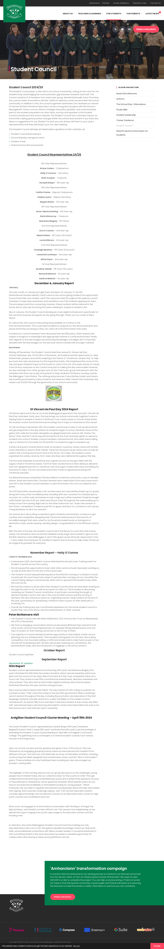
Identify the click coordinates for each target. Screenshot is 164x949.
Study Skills (121, 109)
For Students (113, 13)
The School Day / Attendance (131, 104)
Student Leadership (126, 115)
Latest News (152, 13)
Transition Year (139, 3)
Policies (105, 3)
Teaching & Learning (89, 13)
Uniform (120, 98)
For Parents (133, 13)
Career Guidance (121, 3)
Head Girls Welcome (126, 93)
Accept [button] (157, 946)
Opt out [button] (76, 946)
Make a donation (146, 29)
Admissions (94, 3)
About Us (68, 13)
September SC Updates (21, 663)
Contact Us (155, 3)
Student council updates (21, 654)
